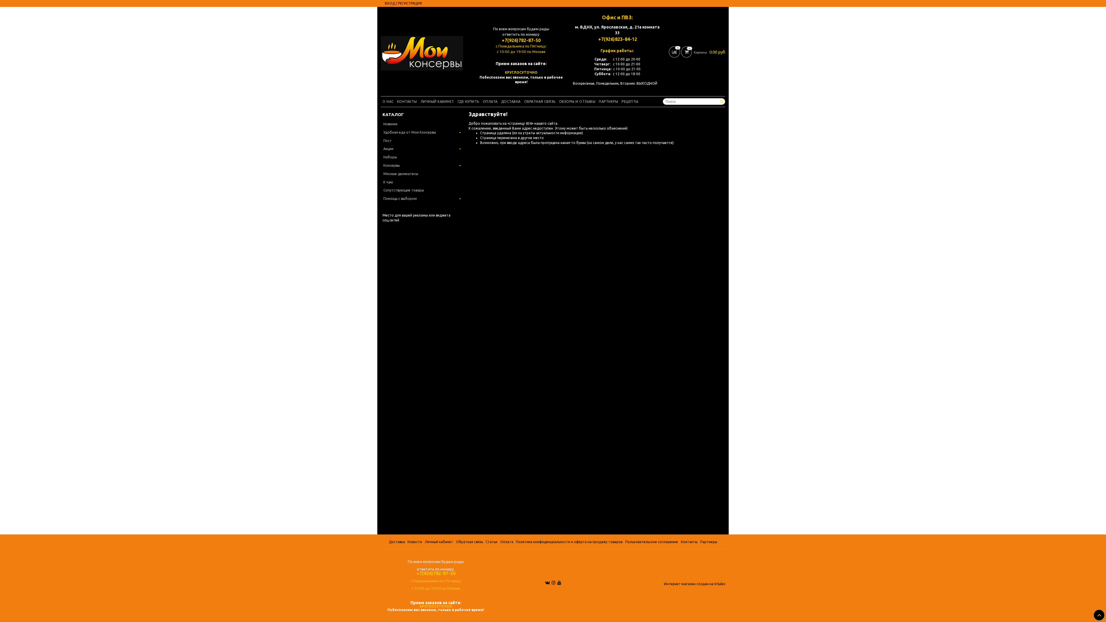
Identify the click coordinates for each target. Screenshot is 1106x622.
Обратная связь (540, 101)
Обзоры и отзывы (577, 101)
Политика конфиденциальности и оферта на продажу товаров (569, 542)
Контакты (407, 101)
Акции (388, 149)
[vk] (547, 582)
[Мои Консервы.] (422, 51)
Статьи (491, 542)
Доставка (511, 101)
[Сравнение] (675, 51)
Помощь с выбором (400, 198)
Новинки (390, 124)
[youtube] (559, 582)
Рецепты (630, 101)
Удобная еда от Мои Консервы (409, 132)
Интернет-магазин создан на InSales (694, 584)
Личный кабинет (437, 101)
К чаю (388, 182)
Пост (387, 141)
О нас (388, 101)
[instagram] (554, 582)
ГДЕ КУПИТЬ (468, 101)
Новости (415, 542)
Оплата (490, 101)
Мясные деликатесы (400, 174)
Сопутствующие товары (403, 190)
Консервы (391, 165)
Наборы (390, 157)
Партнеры (608, 101)
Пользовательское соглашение (651, 542)
